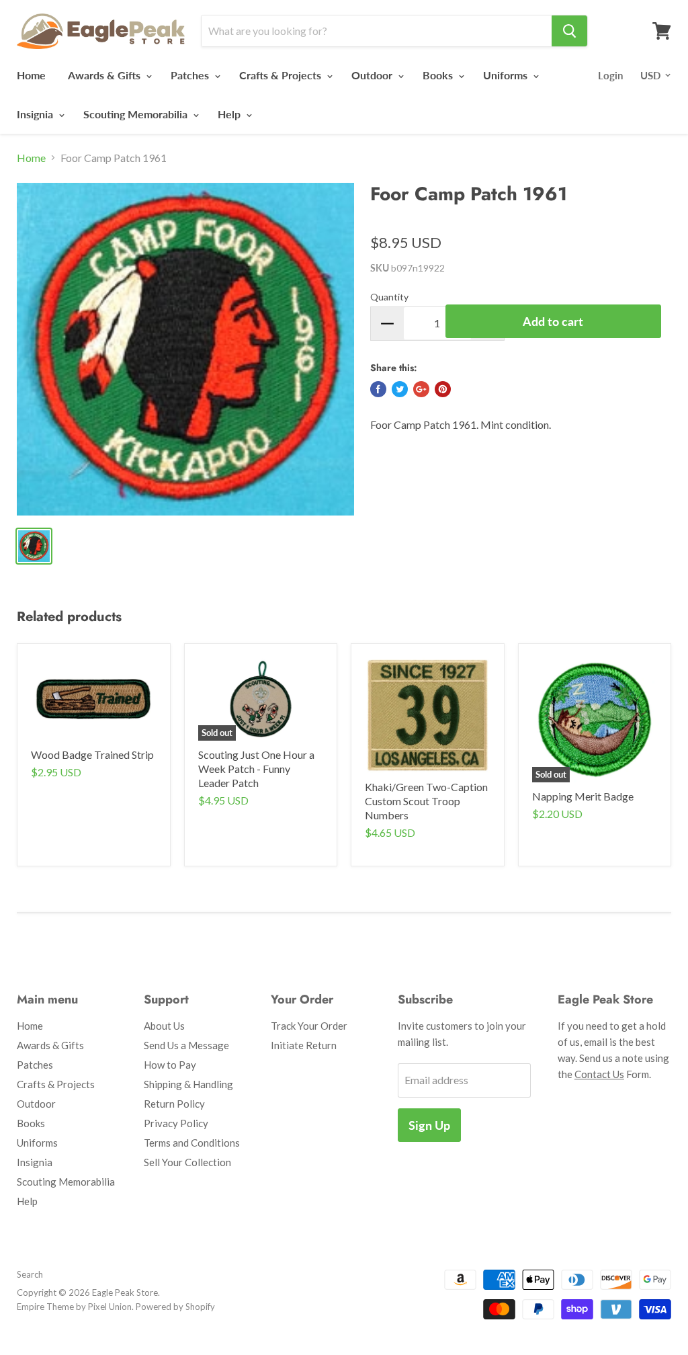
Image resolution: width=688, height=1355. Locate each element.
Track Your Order (309, 1026)
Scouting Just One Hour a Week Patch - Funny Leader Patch (256, 768)
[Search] (569, 30)
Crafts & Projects (281, 75)
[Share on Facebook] (378, 389)
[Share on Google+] (421, 389)
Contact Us (599, 1074)
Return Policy (174, 1104)
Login (610, 75)
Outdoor (373, 75)
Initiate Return (304, 1045)
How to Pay (170, 1065)
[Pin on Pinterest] (443, 389)
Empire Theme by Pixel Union (74, 1306)
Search (30, 1274)
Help (230, 114)
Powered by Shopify (175, 1306)
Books (439, 75)
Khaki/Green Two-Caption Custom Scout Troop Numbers (426, 800)
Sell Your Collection (187, 1162)
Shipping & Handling (188, 1084)
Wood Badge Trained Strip (92, 754)
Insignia (36, 114)
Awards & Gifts (105, 75)
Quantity (389, 296)
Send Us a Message (186, 1045)
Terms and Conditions (192, 1143)
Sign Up (429, 1125)
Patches (191, 75)
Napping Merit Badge (583, 796)
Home (31, 75)
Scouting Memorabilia (136, 114)
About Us (164, 1026)
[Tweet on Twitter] (400, 389)
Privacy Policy (176, 1123)
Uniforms (506, 75)
